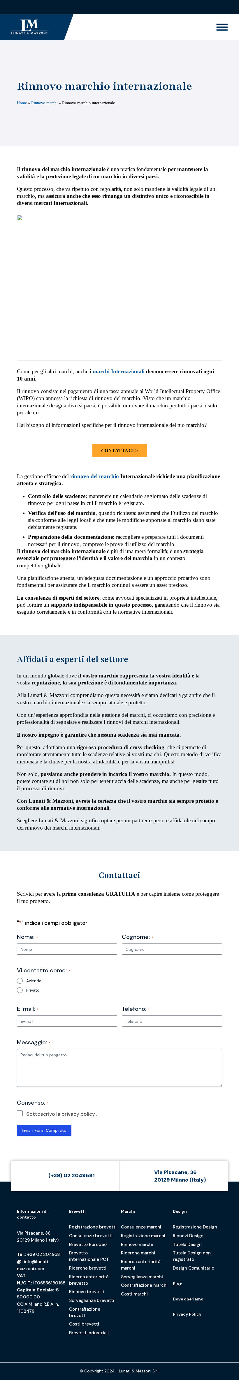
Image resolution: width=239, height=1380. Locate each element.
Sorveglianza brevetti (91, 1300)
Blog (177, 1284)
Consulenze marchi (141, 1227)
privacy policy (78, 1114)
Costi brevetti (84, 1324)
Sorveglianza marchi (142, 1277)
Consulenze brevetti (91, 1236)
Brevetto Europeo (88, 1244)
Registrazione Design (195, 1227)
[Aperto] (222, 27)
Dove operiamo (188, 1299)
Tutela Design (187, 1244)
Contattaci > (119, 450)
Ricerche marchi (138, 1253)
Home (22, 103)
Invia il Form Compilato (44, 1130)
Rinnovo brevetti (86, 1292)
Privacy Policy (187, 1314)
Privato (33, 990)
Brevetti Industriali (89, 1333)
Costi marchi (134, 1294)
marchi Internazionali (119, 371)
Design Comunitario (193, 1268)
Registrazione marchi (143, 1236)
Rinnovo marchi (44, 103)
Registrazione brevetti (93, 1227)
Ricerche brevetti (87, 1268)
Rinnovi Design (188, 1236)
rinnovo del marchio (94, 476)
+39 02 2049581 (44, 1254)
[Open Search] (223, 7)
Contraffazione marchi (144, 1285)
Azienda (33, 980)
